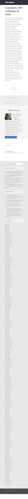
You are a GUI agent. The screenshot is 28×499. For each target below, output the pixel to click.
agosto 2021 (7, 328)
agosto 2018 (7, 387)
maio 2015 (7, 454)
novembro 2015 (8, 444)
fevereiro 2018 (8, 397)
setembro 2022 (8, 305)
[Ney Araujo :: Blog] (10, 2)
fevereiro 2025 (8, 255)
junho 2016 (7, 432)
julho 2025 (7, 247)
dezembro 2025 (8, 238)
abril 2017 (7, 415)
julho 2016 (7, 430)
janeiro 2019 (7, 378)
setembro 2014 (8, 468)
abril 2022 (7, 314)
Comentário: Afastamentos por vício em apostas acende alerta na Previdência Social (13, 186)
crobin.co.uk (14, 489)
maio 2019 (7, 371)
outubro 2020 (8, 345)
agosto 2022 (7, 307)
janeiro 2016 (7, 441)
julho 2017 (7, 409)
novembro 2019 (8, 361)
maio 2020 (7, 354)
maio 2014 (7, 475)
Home (20, 489)
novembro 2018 (8, 382)
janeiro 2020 (7, 357)
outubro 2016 (8, 425)
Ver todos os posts (11, 137)
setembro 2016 (8, 427)
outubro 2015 (8, 446)
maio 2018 (7, 392)
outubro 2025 (8, 241)
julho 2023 (7, 288)
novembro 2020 (8, 344)
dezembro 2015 (8, 442)
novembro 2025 (8, 240)
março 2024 (7, 274)
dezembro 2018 (8, 380)
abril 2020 (7, 356)
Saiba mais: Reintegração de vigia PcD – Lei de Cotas (13, 205)
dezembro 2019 (8, 359)
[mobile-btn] (22, 2)
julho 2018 (7, 389)
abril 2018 (7, 394)
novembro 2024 (8, 260)
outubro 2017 (8, 404)
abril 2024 (7, 273)
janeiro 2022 (7, 319)
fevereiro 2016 (8, 439)
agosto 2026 (7, 224)
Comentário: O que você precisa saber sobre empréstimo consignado (13, 215)
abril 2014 (7, 477)
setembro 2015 (8, 447)
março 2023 (7, 295)
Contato (14, 492)
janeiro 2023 (7, 299)
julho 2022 (7, 309)
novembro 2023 (8, 281)
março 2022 (7, 316)
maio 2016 (7, 434)
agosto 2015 (7, 449)
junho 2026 (7, 228)
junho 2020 (7, 352)
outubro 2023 (8, 283)
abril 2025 (7, 252)
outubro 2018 (8, 383)
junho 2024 (7, 269)
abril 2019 (7, 373)
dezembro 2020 (8, 342)
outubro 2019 (8, 363)
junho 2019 (7, 369)
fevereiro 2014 (8, 480)
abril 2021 (7, 335)
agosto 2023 (7, 286)
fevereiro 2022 (8, 318)
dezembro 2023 (8, 280)
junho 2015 (7, 453)
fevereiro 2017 (8, 418)
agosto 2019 (7, 366)
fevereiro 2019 (8, 376)
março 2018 (7, 395)
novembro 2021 (8, 323)
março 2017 (7, 416)
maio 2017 (7, 413)
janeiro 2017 (7, 420)
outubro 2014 (8, 466)
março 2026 (7, 233)
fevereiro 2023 (8, 297)
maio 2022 (7, 312)
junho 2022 (7, 311)
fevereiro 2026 (8, 234)
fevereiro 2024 (8, 276)
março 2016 (7, 437)
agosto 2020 (7, 349)
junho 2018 (7, 390)
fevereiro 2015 (8, 460)
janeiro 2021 (7, 340)
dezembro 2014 (8, 463)
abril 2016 (7, 435)
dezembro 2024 (8, 259)
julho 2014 (7, 472)
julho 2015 (7, 451)
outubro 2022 (8, 304)
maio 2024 (7, 271)
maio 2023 (7, 292)
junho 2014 (7, 473)
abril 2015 (7, 456)
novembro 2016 (8, 423)
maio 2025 (7, 250)
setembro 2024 (8, 264)
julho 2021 (7, 330)
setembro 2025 (8, 243)
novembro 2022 (8, 302)
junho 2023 (7, 290)
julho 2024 (7, 267)
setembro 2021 (8, 326)
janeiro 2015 (7, 461)
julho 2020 (7, 350)
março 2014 (7, 479)
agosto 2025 (7, 245)
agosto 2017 (7, 408)
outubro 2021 (8, 325)
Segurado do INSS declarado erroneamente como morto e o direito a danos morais (14, 197)
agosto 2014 (7, 470)
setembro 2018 (8, 385)
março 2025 (7, 254)
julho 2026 (7, 226)
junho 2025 (7, 248)
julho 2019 (7, 368)
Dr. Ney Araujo (14, 491)
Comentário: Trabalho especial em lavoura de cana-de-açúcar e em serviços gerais (14, 210)
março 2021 (7, 337)
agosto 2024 (7, 266)
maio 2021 (7, 333)
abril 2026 (7, 231)
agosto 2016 (7, 428)
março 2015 (7, 458)
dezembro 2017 (8, 401)
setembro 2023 (8, 285)
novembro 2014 (8, 465)
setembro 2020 (8, 347)
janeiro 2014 (7, 482)
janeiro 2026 (7, 236)
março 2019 (7, 375)
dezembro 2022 (8, 300)
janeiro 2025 (7, 257)
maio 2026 (7, 229)
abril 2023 (7, 293)
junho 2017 (7, 411)
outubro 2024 (8, 262)
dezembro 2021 (8, 321)
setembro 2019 (8, 364)
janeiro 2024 (7, 278)
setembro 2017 (8, 406)
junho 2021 (7, 331)
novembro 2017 (8, 402)
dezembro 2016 (8, 421)
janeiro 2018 (7, 399)
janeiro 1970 (7, 484)
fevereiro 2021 (8, 338)
